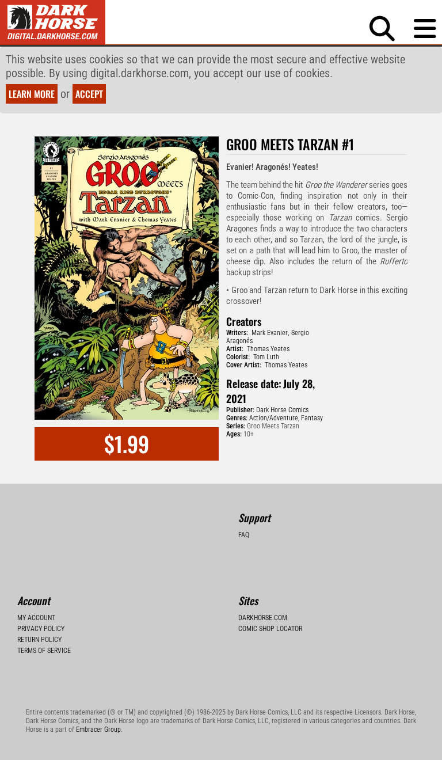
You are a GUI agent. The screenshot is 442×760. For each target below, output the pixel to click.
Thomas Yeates (268, 349)
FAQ (243, 535)
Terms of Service (44, 651)
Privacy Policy (40, 629)
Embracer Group (98, 729)
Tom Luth (266, 357)
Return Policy (39, 640)
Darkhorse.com (262, 618)
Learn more (32, 94)
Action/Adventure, (274, 418)
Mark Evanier (270, 333)
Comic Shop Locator (270, 629)
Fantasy (312, 418)
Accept (89, 94)
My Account (36, 618)
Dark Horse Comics (282, 410)
